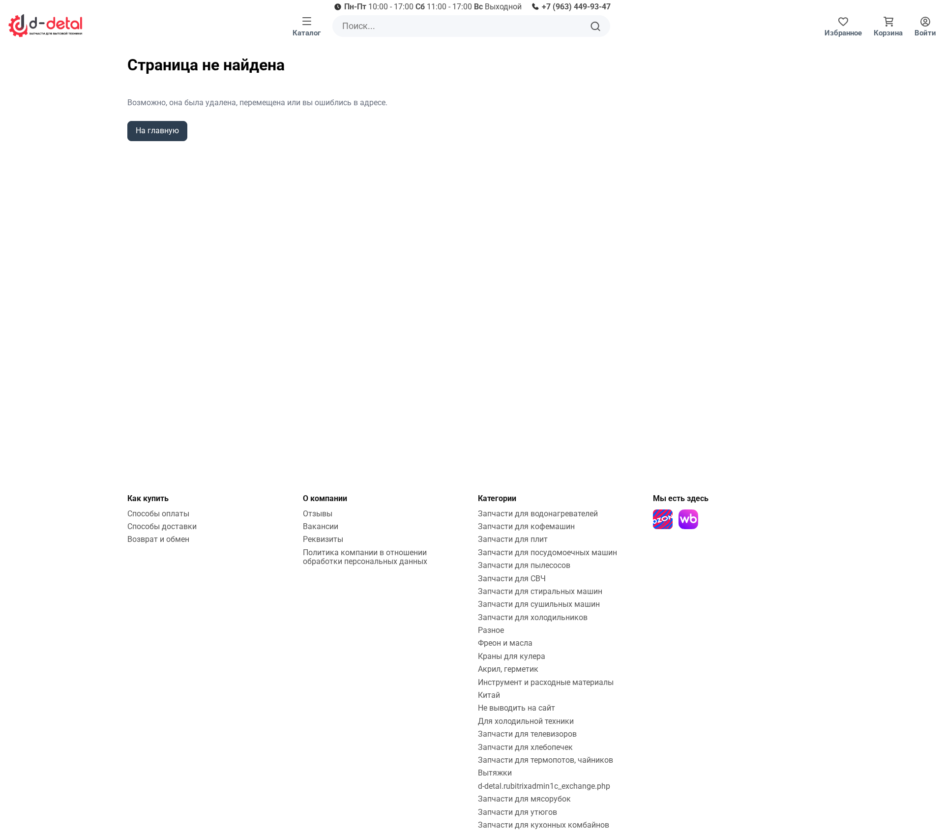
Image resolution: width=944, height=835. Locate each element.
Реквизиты (323, 539)
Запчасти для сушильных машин (539, 604)
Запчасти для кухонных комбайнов (543, 825)
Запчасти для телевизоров (527, 734)
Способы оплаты (158, 513)
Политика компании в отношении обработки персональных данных (365, 557)
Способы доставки (162, 526)
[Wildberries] (688, 519)
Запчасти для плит (513, 539)
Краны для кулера (511, 656)
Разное (491, 630)
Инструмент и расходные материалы (546, 682)
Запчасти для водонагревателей (538, 513)
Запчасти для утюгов (517, 812)
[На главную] (45, 25)
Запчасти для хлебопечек (525, 747)
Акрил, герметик (508, 669)
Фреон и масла (505, 643)
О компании (325, 498)
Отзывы (317, 513)
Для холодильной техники (526, 721)
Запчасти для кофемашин (526, 526)
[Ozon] (663, 519)
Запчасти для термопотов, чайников (545, 760)
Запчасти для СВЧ (512, 578)
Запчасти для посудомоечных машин (547, 552)
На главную (157, 130)
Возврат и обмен (158, 539)
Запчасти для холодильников (533, 617)
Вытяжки (495, 772)
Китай (489, 695)
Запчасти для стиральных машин (540, 591)
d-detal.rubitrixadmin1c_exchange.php (544, 786)
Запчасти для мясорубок (524, 799)
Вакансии (320, 526)
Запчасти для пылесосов (524, 565)
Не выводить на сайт (516, 708)
